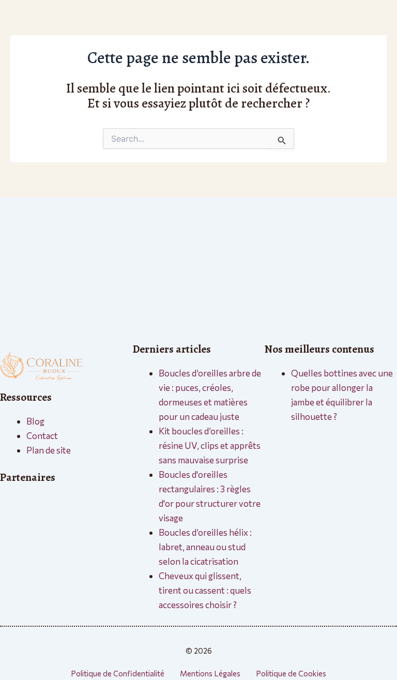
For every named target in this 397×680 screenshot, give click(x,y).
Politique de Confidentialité (117, 673)
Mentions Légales (210, 673)
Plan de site (48, 450)
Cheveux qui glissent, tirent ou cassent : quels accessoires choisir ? (205, 590)
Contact (42, 435)
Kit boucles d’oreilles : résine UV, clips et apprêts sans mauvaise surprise (210, 445)
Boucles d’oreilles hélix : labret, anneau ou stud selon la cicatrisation (205, 547)
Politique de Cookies (291, 673)
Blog (35, 421)
